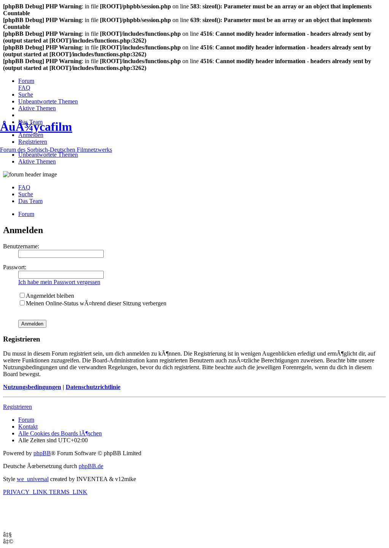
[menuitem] (26, 81)
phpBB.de (91, 466)
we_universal (33, 479)
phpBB (42, 453)
